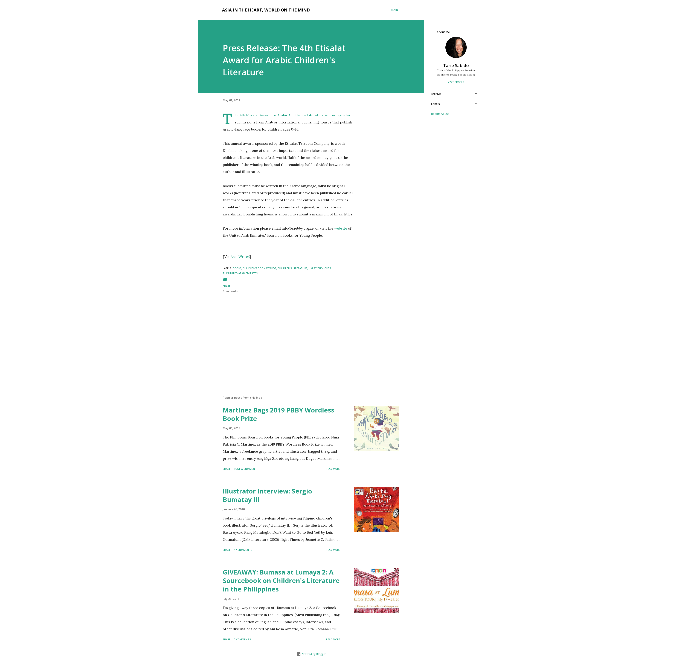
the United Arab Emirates (240, 273)
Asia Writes (240, 256)
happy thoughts (320, 268)
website (340, 228)
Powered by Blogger (313, 654)
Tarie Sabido (456, 65)
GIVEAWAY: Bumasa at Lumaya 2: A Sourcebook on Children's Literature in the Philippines (281, 580)
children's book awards (259, 268)
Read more (333, 468)
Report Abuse (440, 114)
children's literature (292, 268)
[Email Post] (225, 280)
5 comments (242, 639)
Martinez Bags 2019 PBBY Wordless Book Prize (278, 414)
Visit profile (456, 82)
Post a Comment (245, 468)
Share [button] (227, 286)
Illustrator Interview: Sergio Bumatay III (267, 495)
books (237, 268)
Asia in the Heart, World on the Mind (266, 10)
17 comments (243, 550)
